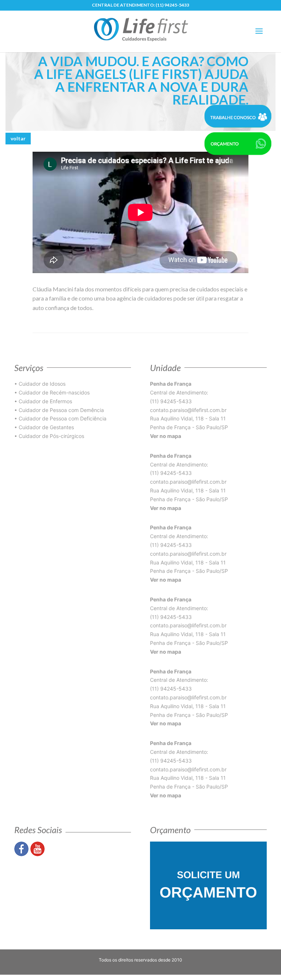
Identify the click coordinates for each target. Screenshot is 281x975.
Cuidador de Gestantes (46, 427)
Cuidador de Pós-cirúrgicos (51, 436)
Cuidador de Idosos (42, 384)
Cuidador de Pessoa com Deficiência (62, 418)
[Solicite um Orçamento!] (208, 885)
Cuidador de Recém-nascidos (54, 392)
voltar (18, 138)
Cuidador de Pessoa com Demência (61, 410)
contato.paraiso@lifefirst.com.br (188, 410)
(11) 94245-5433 (172, 5)
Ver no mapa (165, 436)
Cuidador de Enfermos (45, 401)
